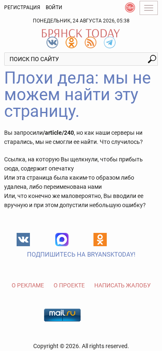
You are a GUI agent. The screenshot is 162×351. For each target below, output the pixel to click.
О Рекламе (28, 285)
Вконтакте (23, 239)
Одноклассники (100, 239)
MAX (62, 239)
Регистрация (22, 7)
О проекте (69, 285)
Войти (54, 7)
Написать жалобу (122, 285)
